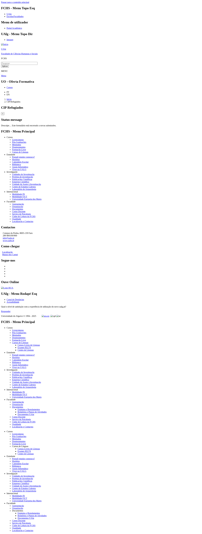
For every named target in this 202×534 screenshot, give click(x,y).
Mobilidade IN (18, 194)
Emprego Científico (20, 182)
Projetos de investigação (22, 177)
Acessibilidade (13, 302)
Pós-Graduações (19, 142)
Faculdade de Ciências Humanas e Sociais (19, 54)
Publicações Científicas (22, 179)
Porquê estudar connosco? (23, 157)
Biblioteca (16, 164)
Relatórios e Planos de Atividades (32, 412)
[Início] (4, 44)
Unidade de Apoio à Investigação (26, 184)
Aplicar (5, 66)
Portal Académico (14, 28)
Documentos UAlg (26, 414)
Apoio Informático (20, 167)
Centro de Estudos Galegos (24, 187)
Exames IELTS (24, 347)
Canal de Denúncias (15, 299)
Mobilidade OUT (19, 196)
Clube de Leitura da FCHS (23, 216)
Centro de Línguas (26, 350)
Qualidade (16, 219)
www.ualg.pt (8, 240)
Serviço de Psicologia (21, 214)
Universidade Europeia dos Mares (26, 199)
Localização (7, 252)
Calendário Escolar (20, 162)
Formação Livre (19, 149)
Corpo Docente (18, 211)
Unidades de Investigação (23, 174)
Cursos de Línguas (20, 152)
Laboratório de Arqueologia (24, 189)
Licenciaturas (18, 140)
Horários (16, 159)
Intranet (10, 40)
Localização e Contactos (22, 221)
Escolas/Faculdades (15, 16)
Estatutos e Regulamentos (29, 409)
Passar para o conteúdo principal (15, 2)
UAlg (3, 49)
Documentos (17, 209)
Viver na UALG (19, 169)
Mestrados (16, 144)
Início (9, 99)
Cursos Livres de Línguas (29, 345)
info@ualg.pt (8, 238)
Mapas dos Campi (10, 254)
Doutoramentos (18, 147)
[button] (2, 113)
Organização (17, 206)
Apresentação (18, 204)
